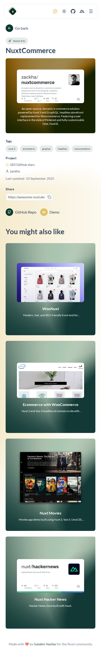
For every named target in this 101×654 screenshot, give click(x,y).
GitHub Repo (25, 212)
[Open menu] (91, 11)
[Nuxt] (82, 11)
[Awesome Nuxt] (12, 11)
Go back (21, 28)
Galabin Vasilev (45, 644)
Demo (54, 212)
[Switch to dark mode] (64, 11)
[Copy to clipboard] (49, 197)
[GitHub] (73, 11)
